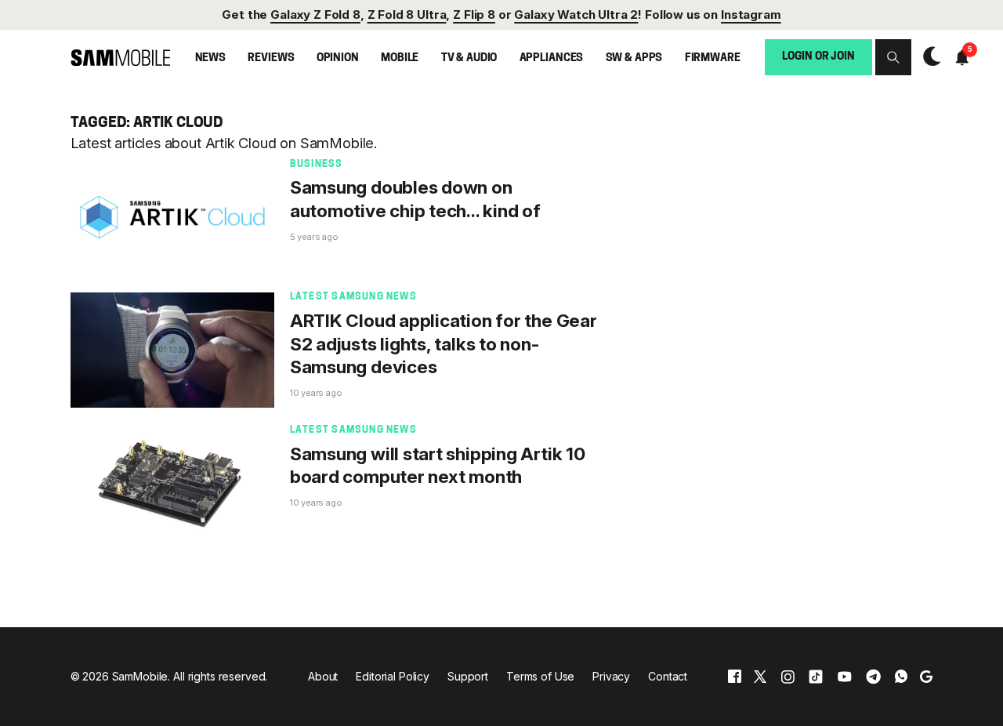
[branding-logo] (120, 57)
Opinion (338, 58)
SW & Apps (634, 58)
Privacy (611, 676)
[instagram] (787, 676)
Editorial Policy (392, 676)
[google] (926, 676)
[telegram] (873, 676)
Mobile (399, 58)
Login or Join (818, 57)
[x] (760, 676)
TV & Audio (469, 58)
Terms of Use (540, 676)
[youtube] (845, 676)
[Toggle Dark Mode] (927, 56)
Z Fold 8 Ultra (407, 14)
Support (467, 676)
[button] (893, 57)
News (210, 58)
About (323, 676)
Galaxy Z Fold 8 (315, 14)
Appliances (552, 58)
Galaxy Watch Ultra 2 (576, 14)
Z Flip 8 (474, 14)
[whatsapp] (901, 676)
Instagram (751, 14)
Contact (667, 676)
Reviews (271, 58)
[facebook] (734, 676)
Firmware (712, 58)
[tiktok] (816, 676)
